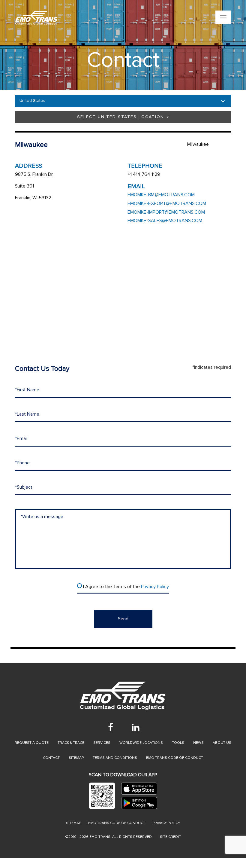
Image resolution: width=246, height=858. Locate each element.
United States (32, 100)
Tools (178, 742)
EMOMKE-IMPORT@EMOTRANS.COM (166, 212)
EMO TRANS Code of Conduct (116, 823)
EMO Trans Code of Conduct (174, 758)
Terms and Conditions (115, 758)
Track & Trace (71, 742)
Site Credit (170, 837)
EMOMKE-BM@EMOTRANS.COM (161, 195)
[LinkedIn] (135, 727)
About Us (222, 742)
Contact (51, 758)
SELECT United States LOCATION (121, 116)
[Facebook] (110, 727)
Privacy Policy (155, 587)
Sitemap (76, 758)
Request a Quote (32, 742)
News (198, 742)
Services (101, 742)
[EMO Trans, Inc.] (85, 18)
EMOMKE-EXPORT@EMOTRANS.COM (167, 203)
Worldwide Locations (141, 742)
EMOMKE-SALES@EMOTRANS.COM (165, 221)
